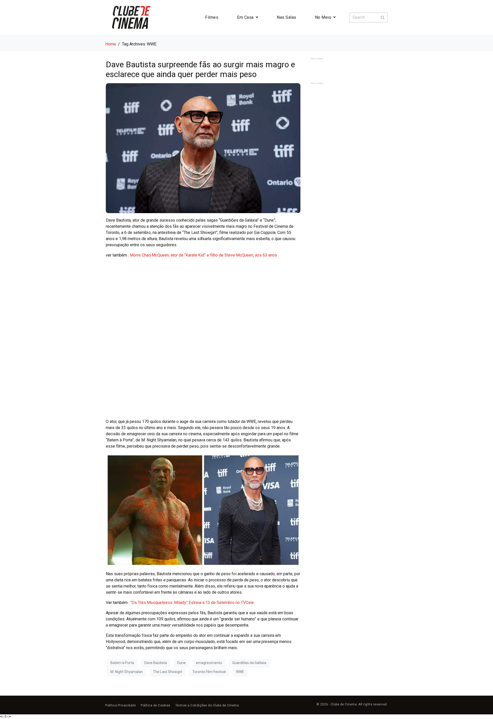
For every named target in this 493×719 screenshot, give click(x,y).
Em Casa (245, 17)
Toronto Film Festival (209, 672)
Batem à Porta (122, 663)
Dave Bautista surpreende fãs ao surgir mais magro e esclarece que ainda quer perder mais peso (200, 69)
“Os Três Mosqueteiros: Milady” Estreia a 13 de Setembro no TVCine (192, 602)
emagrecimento (209, 663)
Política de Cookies (155, 705)
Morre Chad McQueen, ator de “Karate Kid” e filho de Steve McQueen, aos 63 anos (203, 255)
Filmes (211, 17)
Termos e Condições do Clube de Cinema (207, 705)
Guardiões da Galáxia (249, 663)
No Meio (323, 17)
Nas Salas (286, 17)
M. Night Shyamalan (126, 672)
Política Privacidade (120, 705)
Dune (181, 663)
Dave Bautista (155, 663)
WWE (240, 672)
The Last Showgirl (167, 672)
